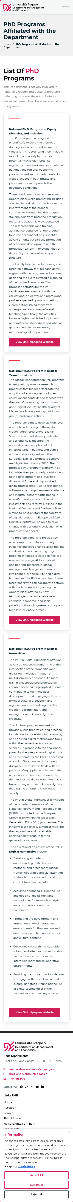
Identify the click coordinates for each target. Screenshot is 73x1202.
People (8, 1113)
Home (7, 44)
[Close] (69, 1132)
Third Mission (12, 1118)
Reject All (37, 1194)
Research (10, 1107)
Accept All (36, 1175)
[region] (36, 1165)
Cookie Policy (26, 1166)
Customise (36, 1184)
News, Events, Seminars (19, 1123)
